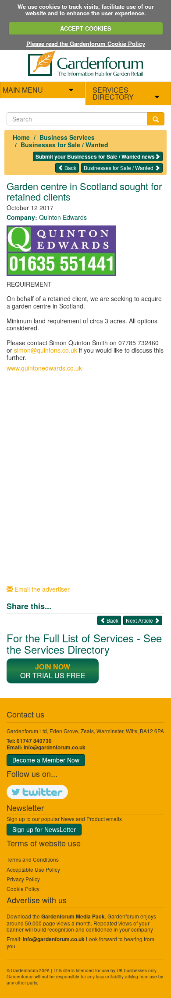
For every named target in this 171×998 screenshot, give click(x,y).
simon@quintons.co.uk (45, 350)
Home (21, 137)
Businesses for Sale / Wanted (64, 144)
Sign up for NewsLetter (44, 829)
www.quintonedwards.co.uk (44, 368)
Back (69, 167)
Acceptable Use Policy (33, 869)
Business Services (67, 137)
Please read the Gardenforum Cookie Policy (85, 43)
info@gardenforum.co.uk (55, 747)
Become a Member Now (45, 759)
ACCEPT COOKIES (85, 28)
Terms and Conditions (33, 859)
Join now (52, 667)
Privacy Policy (23, 879)
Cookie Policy (23, 888)
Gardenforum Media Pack (73, 916)
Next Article (140, 620)
